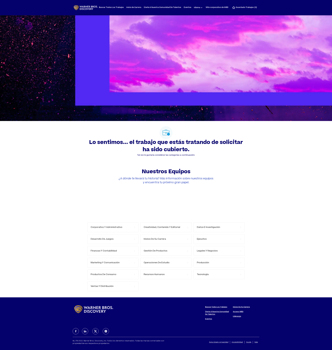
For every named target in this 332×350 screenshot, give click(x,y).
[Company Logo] (86, 7)
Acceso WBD (238, 312)
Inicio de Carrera (133, 7)
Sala (256, 342)
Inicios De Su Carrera (241, 307)
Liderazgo (237, 316)
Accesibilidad (237, 342)
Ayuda (248, 342)
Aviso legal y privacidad (218, 342)
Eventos (187, 7)
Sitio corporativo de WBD (217, 7)
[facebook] (76, 331)
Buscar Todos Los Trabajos (111, 7)
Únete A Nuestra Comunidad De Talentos (162, 7)
